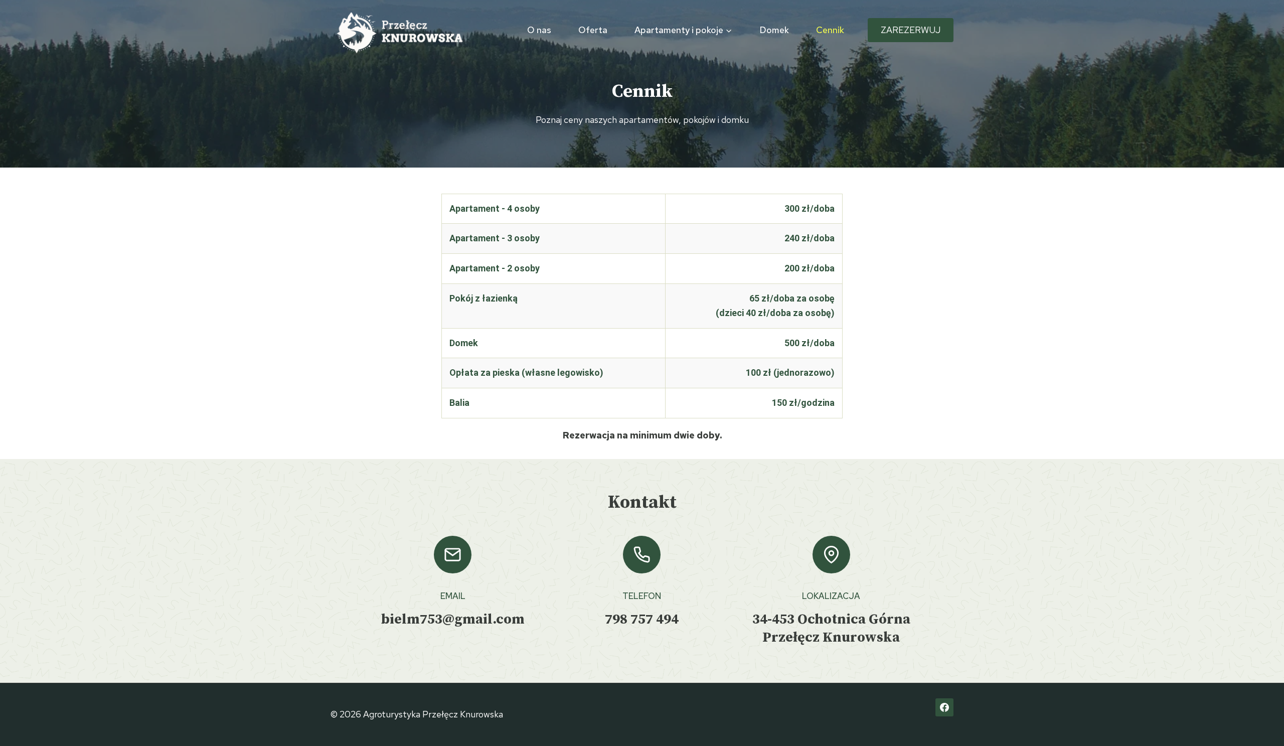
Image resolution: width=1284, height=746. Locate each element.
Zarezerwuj (910, 30)
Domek (774, 30)
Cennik (830, 30)
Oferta (592, 30)
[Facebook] (944, 707)
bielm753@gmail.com (453, 619)
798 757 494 (642, 619)
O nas (539, 30)
